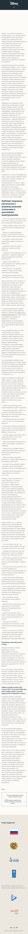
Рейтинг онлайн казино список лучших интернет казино (15, 796)
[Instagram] (14, 928)
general (8, 21)
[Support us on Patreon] (17, 928)
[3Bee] (14, 3)
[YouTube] (11, 928)
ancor (3, 789)
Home (3, 21)
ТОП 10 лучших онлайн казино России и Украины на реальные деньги (12, 801)
